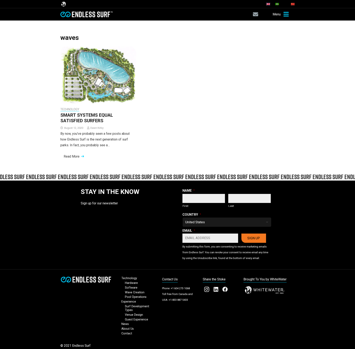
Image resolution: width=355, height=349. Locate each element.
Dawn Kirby (97, 127)
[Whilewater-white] (269, 290)
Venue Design (134, 315)
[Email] (255, 14)
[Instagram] (207, 289)
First (185, 205)
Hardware (131, 283)
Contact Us (170, 279)
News (125, 324)
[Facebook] (225, 289)
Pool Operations (135, 297)
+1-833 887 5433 (178, 299)
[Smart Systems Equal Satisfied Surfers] (98, 74)
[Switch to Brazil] (277, 4)
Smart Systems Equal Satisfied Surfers (86, 117)
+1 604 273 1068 (180, 288)
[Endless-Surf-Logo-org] (86, 279)
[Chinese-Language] (293, 4)
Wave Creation (134, 292)
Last (231, 205)
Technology (69, 109)
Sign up (253, 238)
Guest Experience (136, 319)
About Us (127, 329)
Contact (126, 333)
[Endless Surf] (86, 14)
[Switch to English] (268, 4)
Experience (128, 301)
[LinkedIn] (216, 289)
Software (131, 287)
